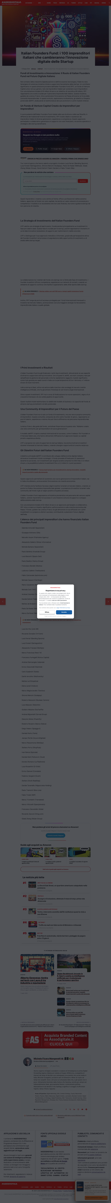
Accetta (64, 612)
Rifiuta (47, 612)
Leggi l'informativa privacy (63, 607)
